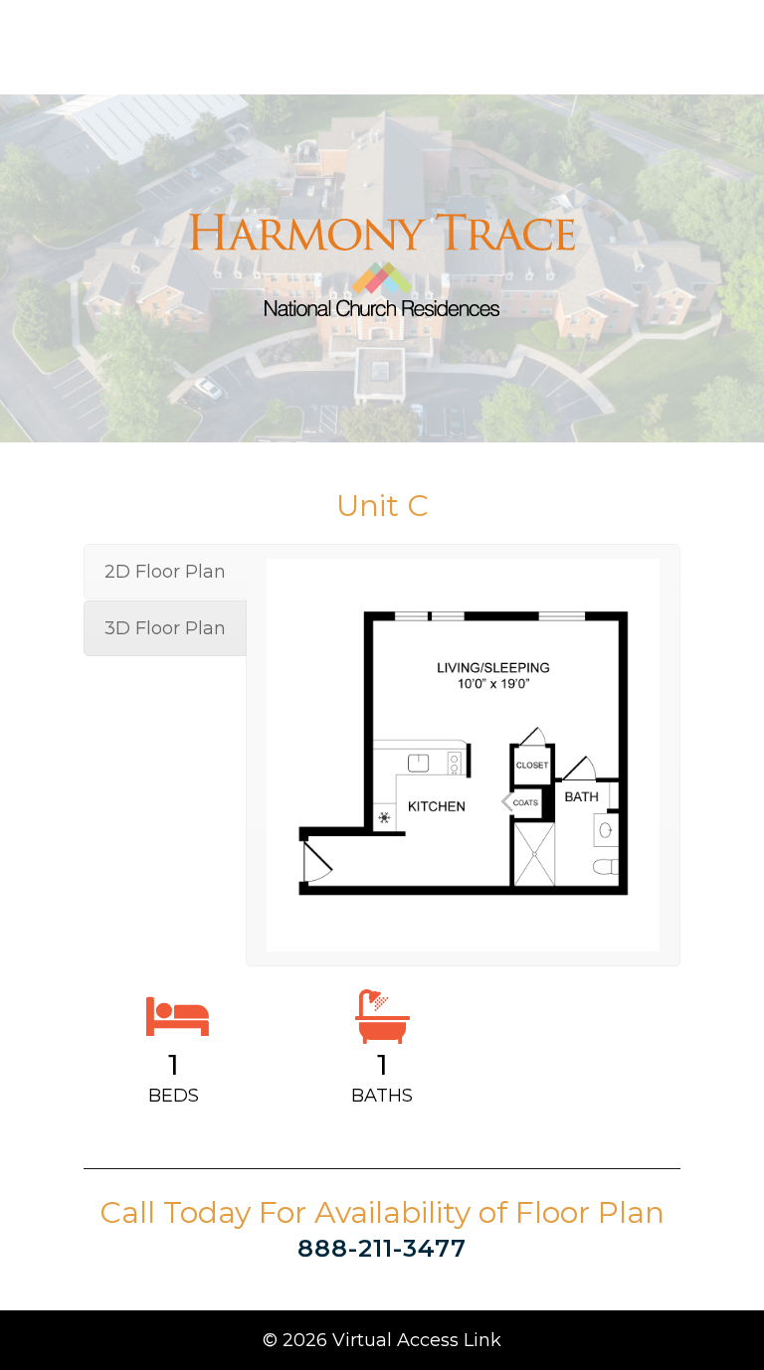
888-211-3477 (382, 1248)
